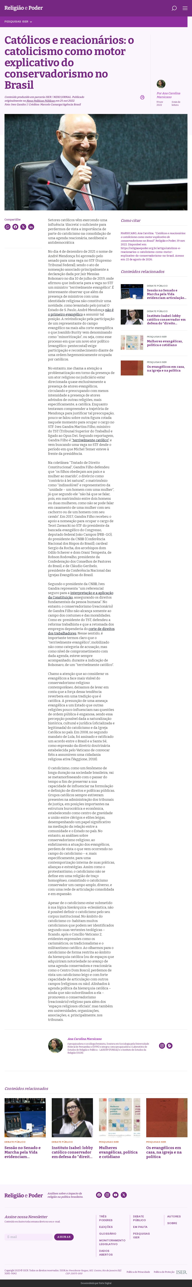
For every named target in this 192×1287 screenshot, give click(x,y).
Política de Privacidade (138, 1272)
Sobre (172, 1223)
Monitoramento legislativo (112, 1242)
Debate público (139, 1218)
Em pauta (140, 1227)
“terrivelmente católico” (90, 440)
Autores (174, 1216)
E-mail (12, 1237)
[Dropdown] (174, 8)
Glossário (107, 1234)
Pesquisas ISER (16, 21)
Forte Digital (105, 1283)
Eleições (106, 1227)
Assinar (64, 1237)
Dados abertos (106, 1253)
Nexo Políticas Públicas (40, 100)
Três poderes (106, 1218)
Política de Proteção (164, 1272)
